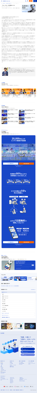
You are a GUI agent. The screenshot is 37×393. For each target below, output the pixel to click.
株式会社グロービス (2, 377)
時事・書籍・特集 (4, 309)
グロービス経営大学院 (5, 305)
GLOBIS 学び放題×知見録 (21, 363)
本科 (25, 349)
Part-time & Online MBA (3, 370)
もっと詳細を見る (11, 163)
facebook (27, 386)
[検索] (25, 1)
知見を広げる (4, 3)
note (32, 386)
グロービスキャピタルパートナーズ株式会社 (4, 379)
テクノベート (4, 307)
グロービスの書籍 (21, 362)
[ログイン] (27, 1)
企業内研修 (11, 362)
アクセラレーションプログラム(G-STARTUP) (31, 363)
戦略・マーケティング (5, 296)
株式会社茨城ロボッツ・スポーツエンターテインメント (23, 379)
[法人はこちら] (35, 1)
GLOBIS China (11, 379)
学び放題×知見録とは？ (33, 289)
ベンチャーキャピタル (30, 362)
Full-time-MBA (2, 369)
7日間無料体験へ (30, 1)
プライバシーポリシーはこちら (18, 268)
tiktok (12, 386)
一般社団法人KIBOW (21, 378)
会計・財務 (3, 299)
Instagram (17, 386)
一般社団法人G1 (21, 377)
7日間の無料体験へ (26, 163)
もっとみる (10, 73)
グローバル (3, 301)
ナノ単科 (24, 354)
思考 (3, 294)
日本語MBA (2, 363)
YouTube (6, 386)
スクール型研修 (11, 363)
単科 (25, 352)
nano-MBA (2, 367)
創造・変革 (3, 303)
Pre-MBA (2, 368)
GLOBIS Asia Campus (12, 378)
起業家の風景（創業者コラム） (9, 3)
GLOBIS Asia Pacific (12, 377)
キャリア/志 (3, 311)
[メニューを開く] (1, 1)
